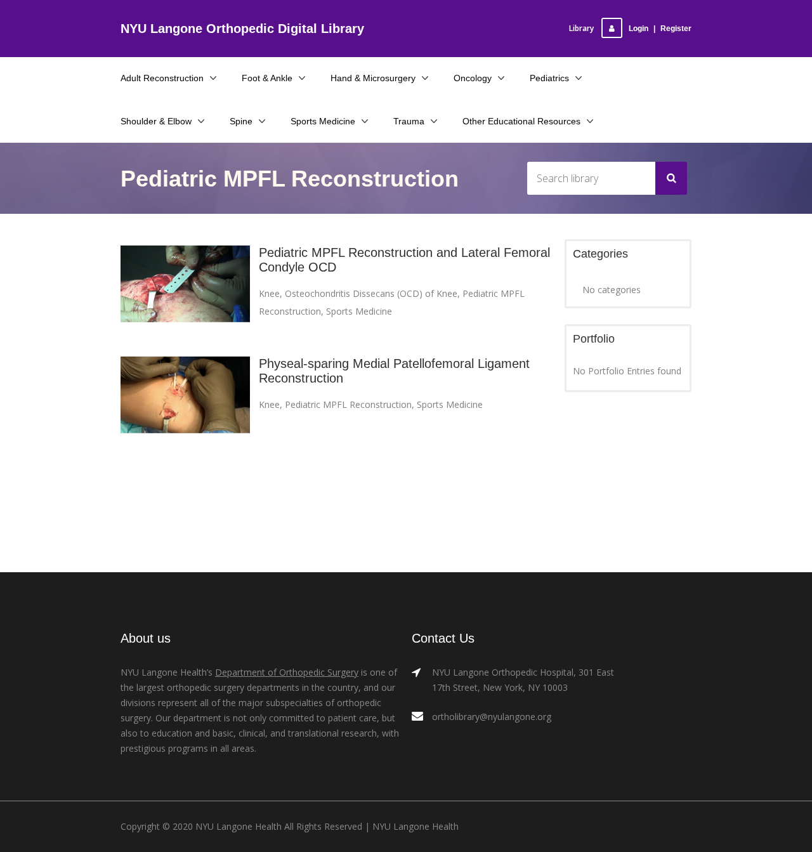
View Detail (185, 295)
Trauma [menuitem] (408, 121)
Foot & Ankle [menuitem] (267, 78)
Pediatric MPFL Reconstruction (348, 404)
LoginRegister (660, 28)
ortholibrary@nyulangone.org (491, 717)
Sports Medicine (359, 311)
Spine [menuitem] (241, 121)
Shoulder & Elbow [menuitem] (156, 121)
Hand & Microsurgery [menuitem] (373, 78)
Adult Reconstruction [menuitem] (162, 78)
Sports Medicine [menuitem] (323, 121)
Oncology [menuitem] (473, 78)
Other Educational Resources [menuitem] (521, 121)
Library (581, 28)
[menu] (406, 99)
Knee (269, 293)
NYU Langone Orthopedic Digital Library (242, 29)
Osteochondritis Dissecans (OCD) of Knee (371, 293)
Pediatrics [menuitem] (549, 78)
